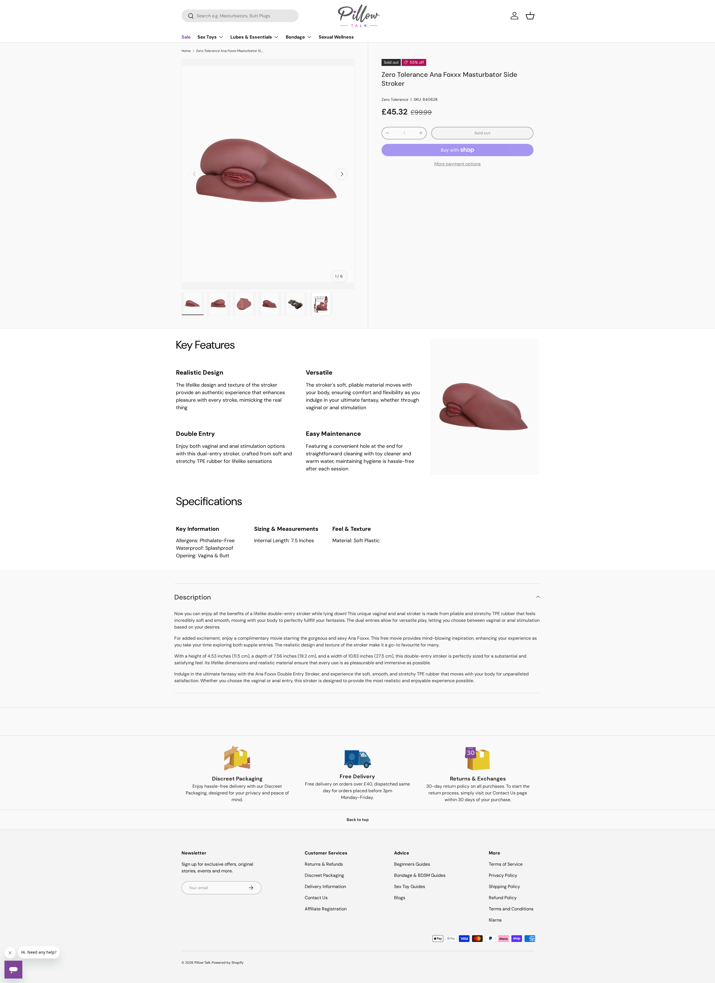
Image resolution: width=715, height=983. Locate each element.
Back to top (358, 819)
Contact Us (316, 898)
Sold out (482, 132)
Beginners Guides (412, 864)
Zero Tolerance (395, 99)
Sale (186, 37)
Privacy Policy (503, 875)
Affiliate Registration (326, 909)
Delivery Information (325, 886)
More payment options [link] (457, 164)
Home (186, 51)
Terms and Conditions (511, 909)
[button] (530, 15)
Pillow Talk (202, 962)
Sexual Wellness (336, 37)
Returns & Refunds (324, 864)
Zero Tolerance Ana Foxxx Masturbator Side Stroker (229, 51)
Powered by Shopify (228, 962)
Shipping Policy (504, 886)
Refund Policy (503, 898)
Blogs (399, 898)
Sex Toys (207, 37)
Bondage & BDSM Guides (419, 875)
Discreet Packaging (324, 875)
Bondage (295, 37)
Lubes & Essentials (251, 37)
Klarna (495, 920)
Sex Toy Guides (409, 886)
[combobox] (240, 15)
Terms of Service (506, 864)
